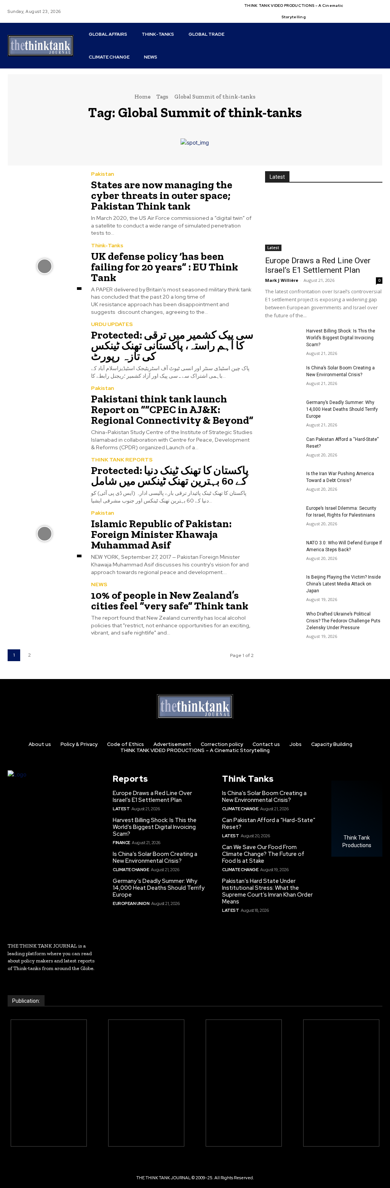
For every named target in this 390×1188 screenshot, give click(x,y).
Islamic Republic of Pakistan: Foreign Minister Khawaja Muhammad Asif (161, 534)
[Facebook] (356, 6)
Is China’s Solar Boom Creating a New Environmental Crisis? (155, 857)
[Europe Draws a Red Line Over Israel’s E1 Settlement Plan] (323, 221)
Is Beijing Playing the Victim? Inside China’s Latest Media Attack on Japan (343, 583)
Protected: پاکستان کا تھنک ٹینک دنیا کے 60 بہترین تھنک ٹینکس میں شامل (170, 475)
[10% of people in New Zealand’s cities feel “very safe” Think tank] (45, 605)
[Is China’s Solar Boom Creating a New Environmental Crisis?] (282, 376)
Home (142, 96)
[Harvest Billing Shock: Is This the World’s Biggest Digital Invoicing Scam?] (282, 340)
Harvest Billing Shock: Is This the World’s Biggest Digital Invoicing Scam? (340, 337)
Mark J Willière (281, 280)
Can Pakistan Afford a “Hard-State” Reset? (268, 823)
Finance (121, 842)
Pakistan (102, 174)
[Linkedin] (366, 6)
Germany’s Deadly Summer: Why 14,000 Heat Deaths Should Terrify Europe (342, 409)
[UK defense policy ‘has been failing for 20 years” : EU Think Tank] (45, 266)
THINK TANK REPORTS (122, 459)
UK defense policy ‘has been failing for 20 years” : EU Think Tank (164, 267)
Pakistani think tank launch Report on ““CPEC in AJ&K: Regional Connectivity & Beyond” (172, 409)
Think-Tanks (107, 245)
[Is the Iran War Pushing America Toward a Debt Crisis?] (282, 482)
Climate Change (131, 869)
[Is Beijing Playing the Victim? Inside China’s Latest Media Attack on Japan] (282, 586)
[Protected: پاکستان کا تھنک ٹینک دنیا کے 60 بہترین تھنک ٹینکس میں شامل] (45, 480)
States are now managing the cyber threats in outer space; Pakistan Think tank (161, 195)
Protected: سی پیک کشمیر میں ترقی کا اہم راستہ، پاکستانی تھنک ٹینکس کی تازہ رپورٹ (172, 346)
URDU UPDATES (112, 324)
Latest (273, 247)
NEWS (99, 584)
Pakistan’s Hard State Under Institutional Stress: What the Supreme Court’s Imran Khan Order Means (267, 891)
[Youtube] (356, 16)
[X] (375, 6)
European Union (131, 903)
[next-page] (45, 655)
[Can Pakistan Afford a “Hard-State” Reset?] (282, 448)
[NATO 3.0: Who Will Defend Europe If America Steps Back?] (282, 551)
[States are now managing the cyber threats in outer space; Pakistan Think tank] (45, 194)
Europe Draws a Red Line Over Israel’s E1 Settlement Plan (318, 265)
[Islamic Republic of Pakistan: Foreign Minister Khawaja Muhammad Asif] (45, 533)
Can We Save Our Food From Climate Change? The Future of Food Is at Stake (263, 854)
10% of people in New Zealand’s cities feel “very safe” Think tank (169, 600)
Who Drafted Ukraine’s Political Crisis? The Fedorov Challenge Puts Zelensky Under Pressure (343, 620)
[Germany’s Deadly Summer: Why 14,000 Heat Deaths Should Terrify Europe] (282, 411)
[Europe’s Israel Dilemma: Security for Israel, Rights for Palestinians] (282, 517)
